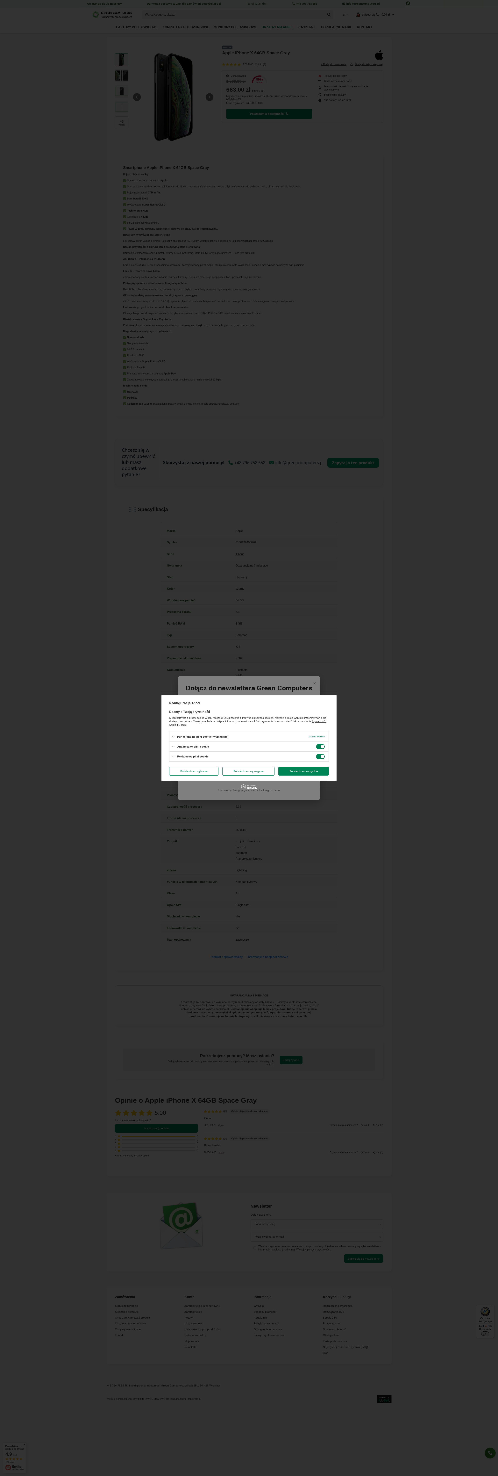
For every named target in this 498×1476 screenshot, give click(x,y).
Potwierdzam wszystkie (303, 771)
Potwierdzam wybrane (194, 771)
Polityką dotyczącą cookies (257, 717)
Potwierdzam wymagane (248, 771)
